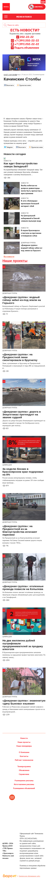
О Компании (24, 752)
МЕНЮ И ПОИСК (24, 16)
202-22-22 (27, 36)
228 (7, 371)
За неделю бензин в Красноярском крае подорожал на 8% (22, 471)
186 (8, 178)
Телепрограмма (24, 766)
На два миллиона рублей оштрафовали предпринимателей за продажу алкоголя (22, 644)
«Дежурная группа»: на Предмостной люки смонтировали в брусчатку (19, 357)
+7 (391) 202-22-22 (27, 40)
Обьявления (24, 770)
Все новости (9, 256)
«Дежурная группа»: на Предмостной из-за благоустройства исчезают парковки (19, 530)
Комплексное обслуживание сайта (29, 876)
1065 (7, 600)
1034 (7, 660)
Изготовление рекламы (24, 784)
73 (7, 314)
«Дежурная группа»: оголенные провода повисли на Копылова (23, 587)
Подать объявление (26, 47)
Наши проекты (14, 260)
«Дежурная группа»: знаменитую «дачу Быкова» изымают (23, 702)
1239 (7, 715)
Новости (7, 161)
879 (7, 486)
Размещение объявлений (24, 788)
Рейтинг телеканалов (24, 760)
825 (7, 428)
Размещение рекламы (24, 780)
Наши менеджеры (24, 746)
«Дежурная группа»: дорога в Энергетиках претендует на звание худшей (21, 414)
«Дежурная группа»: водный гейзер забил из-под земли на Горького (21, 300)
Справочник (24, 774)
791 (7, 546)
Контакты (24, 756)
